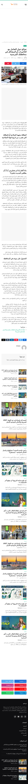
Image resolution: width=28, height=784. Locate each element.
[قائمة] (26, 4)
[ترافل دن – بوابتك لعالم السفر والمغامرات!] (14, 4)
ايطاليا (25, 505)
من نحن (25, 728)
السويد (25, 445)
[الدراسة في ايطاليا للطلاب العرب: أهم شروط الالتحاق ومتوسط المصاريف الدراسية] (22, 395)
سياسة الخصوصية (23, 730)
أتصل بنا (25, 735)
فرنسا (22, 42)
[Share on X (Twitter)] (15, 63)
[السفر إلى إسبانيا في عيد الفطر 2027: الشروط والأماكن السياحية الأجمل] (22, 372)
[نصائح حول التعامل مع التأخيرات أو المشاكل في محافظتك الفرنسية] (14, 75)
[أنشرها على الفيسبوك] (23, 63)
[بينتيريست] (8, 63)
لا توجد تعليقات (6, 57)
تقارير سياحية (24, 733)
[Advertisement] (14, 25)
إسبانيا (25, 415)
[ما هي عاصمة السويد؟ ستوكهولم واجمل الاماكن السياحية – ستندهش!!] (22, 379)
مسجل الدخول (15, 359)
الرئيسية (25, 726)
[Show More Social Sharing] (2, 63)
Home (25, 42)
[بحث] (2, 4)
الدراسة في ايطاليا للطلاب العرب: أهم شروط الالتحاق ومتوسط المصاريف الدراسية (9, 395)
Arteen (19, 57)
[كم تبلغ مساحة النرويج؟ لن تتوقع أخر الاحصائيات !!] (22, 387)
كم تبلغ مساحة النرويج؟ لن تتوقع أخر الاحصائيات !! (16, 753)
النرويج (25, 475)
